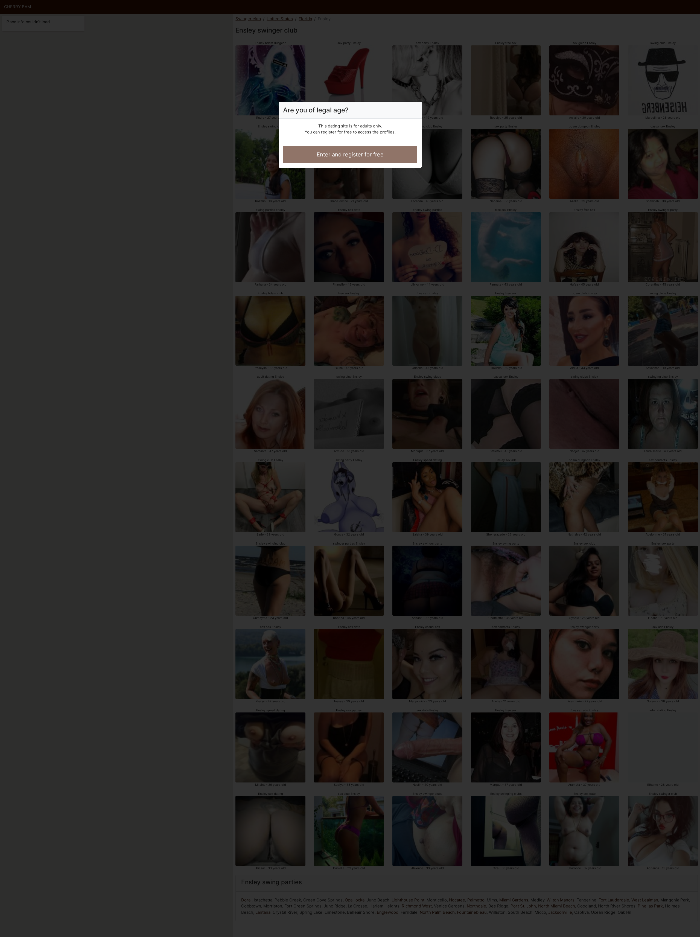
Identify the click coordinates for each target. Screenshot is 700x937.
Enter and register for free (350, 154)
